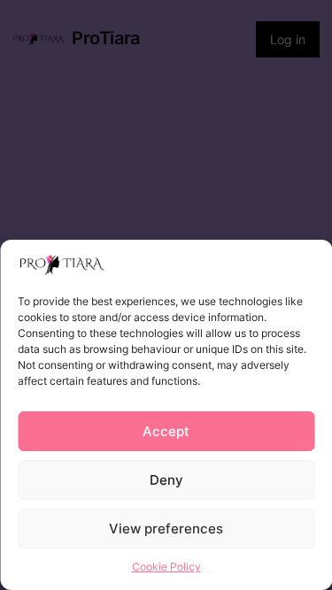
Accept (166, 431)
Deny (166, 479)
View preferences (166, 528)
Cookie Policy (166, 566)
